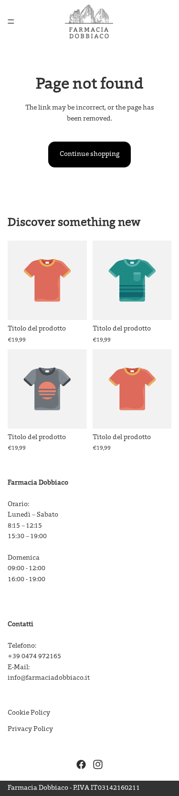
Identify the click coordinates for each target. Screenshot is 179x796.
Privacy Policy (30, 729)
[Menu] (11, 22)
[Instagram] (98, 765)
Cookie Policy (29, 713)
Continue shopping (89, 154)
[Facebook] (81, 765)
